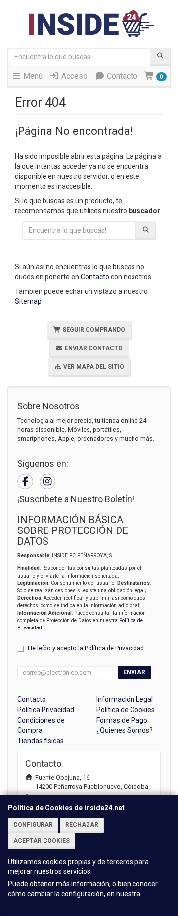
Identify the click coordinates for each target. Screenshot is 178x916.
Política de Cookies (125, 710)
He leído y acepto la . (86, 648)
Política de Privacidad (114, 648)
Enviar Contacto (93, 348)
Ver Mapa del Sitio (93, 366)
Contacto (121, 76)
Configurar (33, 824)
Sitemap (28, 301)
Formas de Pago (121, 720)
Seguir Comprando (93, 329)
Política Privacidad (45, 710)
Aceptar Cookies (41, 840)
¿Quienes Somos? (124, 730)
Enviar (134, 672)
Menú (32, 76)
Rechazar (81, 824)
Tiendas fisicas (40, 741)
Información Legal (124, 699)
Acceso (73, 76)
